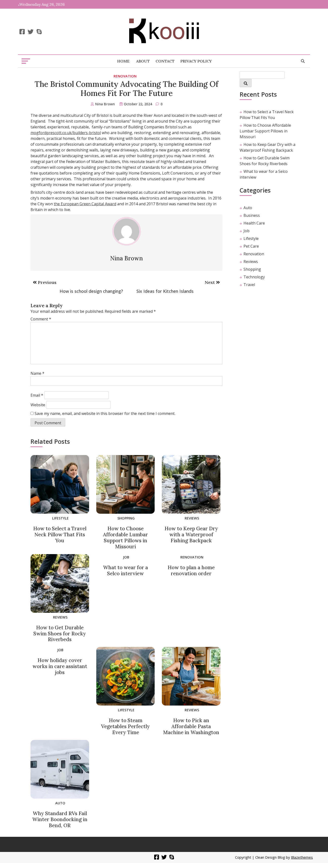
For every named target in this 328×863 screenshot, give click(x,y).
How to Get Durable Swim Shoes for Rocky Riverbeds (59, 633)
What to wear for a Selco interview (125, 570)
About (143, 61)
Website (37, 404)
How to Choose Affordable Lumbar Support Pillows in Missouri (125, 537)
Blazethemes (302, 857)
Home (123, 61)
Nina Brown (105, 104)
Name (37, 373)
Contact (165, 61)
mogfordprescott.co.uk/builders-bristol (65, 132)
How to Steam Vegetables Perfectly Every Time (125, 726)
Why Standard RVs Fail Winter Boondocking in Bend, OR (59, 819)
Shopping (126, 518)
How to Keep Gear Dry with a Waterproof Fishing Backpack (191, 534)
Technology (254, 277)
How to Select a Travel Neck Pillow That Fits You (59, 534)
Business (251, 215)
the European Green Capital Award (85, 203)
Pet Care (251, 246)
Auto (60, 803)
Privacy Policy (196, 61)
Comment (40, 319)
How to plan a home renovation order (191, 570)
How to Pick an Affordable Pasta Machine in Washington (191, 726)
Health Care (254, 223)
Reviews (192, 518)
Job (126, 557)
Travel (249, 284)
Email (36, 395)
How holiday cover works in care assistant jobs (59, 666)
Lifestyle (60, 518)
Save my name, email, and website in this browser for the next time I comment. (105, 413)
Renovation (125, 76)
